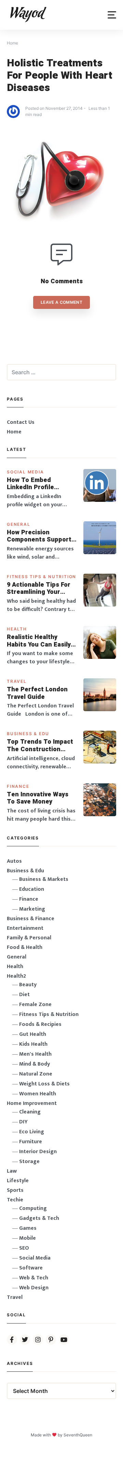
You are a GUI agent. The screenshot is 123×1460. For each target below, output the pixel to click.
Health (17, 628)
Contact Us (21, 422)
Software (31, 1268)
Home (14, 431)
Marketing (32, 909)
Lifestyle (18, 1180)
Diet (24, 994)
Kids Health (33, 1044)
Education (31, 889)
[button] (112, 14)
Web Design (34, 1287)
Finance (18, 786)
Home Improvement (32, 1103)
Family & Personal (29, 937)
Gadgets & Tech (39, 1218)
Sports (15, 1190)
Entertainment (25, 928)
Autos (14, 861)
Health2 (16, 976)
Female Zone (35, 1004)
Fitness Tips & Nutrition (41, 576)
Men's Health (35, 1054)
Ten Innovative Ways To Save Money (37, 798)
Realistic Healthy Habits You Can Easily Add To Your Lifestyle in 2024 (39, 641)
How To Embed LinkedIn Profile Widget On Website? (37, 484)
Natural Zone (35, 1074)
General (18, 524)
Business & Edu (28, 733)
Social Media (25, 471)
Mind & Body (34, 1064)
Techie (15, 1199)
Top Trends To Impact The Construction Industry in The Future (40, 745)
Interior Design (38, 1151)
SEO (24, 1248)
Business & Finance (30, 918)
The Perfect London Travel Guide (37, 693)
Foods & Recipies (40, 1024)
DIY (23, 1121)
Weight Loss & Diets (44, 1084)
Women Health (37, 1093)
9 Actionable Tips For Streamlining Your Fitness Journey (38, 588)
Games (28, 1228)
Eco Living (31, 1131)
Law (12, 1171)
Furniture (30, 1141)
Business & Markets (43, 879)
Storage (29, 1161)
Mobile (27, 1238)
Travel (17, 681)
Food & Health (24, 947)
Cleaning (30, 1112)
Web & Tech (33, 1277)
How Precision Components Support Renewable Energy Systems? (39, 536)
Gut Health (32, 1034)
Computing (33, 1208)
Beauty (28, 984)
